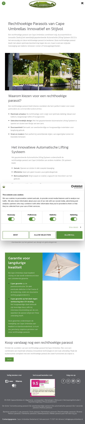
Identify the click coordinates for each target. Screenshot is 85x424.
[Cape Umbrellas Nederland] (42, 4)
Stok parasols (35, 411)
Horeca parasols (46, 407)
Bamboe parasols (10, 411)
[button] (3, 3)
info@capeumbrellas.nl (74, 419)
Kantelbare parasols (49, 411)
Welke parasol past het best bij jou (63, 413)
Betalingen (49, 400)
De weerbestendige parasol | (40, 405)
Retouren (58, 400)
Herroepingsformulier (71, 400)
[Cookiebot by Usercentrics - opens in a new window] (72, 186)
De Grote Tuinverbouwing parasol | (15, 405)
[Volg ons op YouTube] (78, 381)
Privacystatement (50, 401)
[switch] (32, 219)
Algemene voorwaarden (34, 400)
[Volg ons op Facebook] (63, 381)
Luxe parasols (23, 411)
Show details (73, 227)
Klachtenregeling (35, 401)
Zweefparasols (43, 413)
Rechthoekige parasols (67, 411)
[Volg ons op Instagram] (68, 381)
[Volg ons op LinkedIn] (73, 381)
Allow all (69, 235)
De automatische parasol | (62, 405)
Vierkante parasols (29, 413)
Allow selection (42, 235)
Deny (15, 235)
